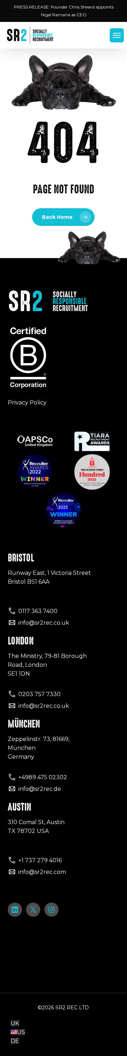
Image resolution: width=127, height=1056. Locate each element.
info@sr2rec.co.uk (43, 622)
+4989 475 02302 (42, 777)
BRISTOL (21, 558)
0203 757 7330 (39, 694)
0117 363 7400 (38, 611)
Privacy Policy (27, 402)
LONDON (21, 641)
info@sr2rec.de (39, 789)
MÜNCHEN (24, 724)
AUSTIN (19, 807)
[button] (117, 35)
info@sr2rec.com (42, 872)
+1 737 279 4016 (40, 860)
